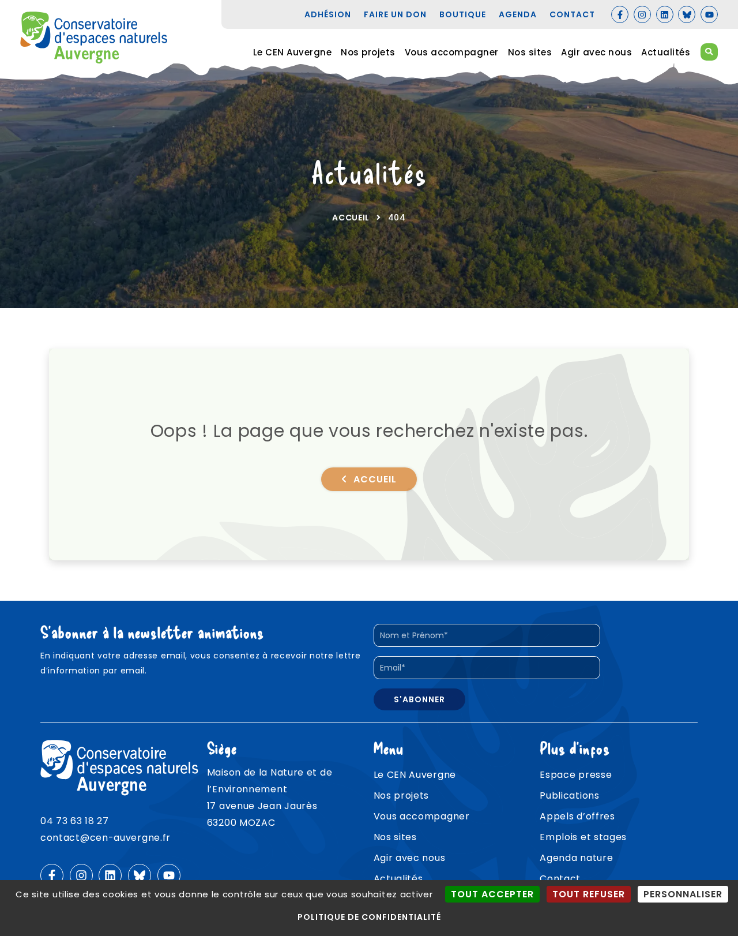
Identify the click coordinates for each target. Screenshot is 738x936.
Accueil (351, 217)
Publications (569, 795)
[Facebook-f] (619, 14)
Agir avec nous (596, 52)
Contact (560, 878)
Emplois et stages (583, 837)
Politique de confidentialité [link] (369, 917)
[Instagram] (642, 14)
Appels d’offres (577, 816)
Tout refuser (588, 894)
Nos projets (368, 52)
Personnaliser (682, 894)
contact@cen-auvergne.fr (105, 837)
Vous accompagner (452, 52)
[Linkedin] (664, 14)
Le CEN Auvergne (292, 52)
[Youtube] (709, 14)
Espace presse (576, 774)
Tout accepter (492, 894)
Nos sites (530, 52)
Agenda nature (576, 857)
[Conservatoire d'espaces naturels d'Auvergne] (93, 37)
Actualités (665, 52)
